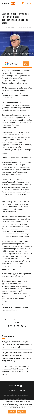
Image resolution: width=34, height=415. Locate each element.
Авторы (22, 390)
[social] (8, 326)
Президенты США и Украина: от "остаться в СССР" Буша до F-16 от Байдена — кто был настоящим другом (16, 370)
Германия (26, 307)
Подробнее (21, 412)
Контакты (12, 390)
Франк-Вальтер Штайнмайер (11, 307)
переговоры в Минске (9, 310)
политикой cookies (18, 407)
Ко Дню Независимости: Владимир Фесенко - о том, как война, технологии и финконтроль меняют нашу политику (17, 356)
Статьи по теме (8, 336)
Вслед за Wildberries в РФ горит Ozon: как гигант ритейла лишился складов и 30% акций (17, 345)
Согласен (12, 412)
